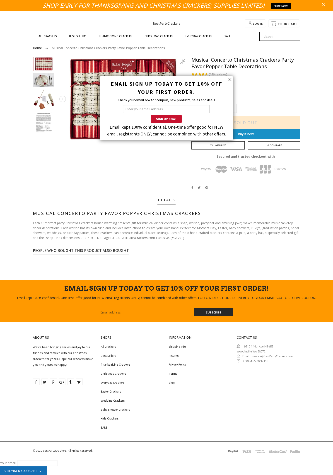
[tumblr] (70, 382)
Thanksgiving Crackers (115, 364)
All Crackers (108, 347)
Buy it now (246, 134)
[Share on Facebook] (192, 187)
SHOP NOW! (281, 6)
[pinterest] (53, 382)
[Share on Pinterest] (206, 187)
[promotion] (323, 4)
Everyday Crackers (113, 383)
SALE (104, 427)
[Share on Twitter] (199, 187)
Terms (173, 374)
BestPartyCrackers (166, 23)
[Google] (62, 382)
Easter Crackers (111, 391)
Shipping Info (177, 347)
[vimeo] (79, 382)
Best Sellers (108, 356)
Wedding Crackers (113, 401)
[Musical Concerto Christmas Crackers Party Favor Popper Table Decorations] (44, 64)
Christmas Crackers (113, 374)
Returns (174, 356)
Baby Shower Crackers (115, 410)
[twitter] (44, 382)
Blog (172, 383)
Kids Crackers (110, 418)
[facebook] (36, 382)
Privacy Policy (177, 364)
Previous (63, 99)
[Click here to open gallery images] (183, 62)
